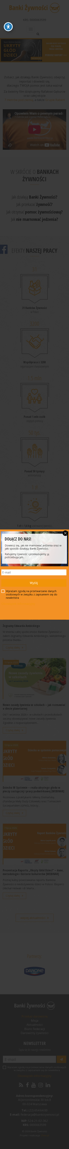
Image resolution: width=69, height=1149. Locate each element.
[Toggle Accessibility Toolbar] (8, 26)
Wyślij (34, 583)
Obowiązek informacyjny (18, 604)
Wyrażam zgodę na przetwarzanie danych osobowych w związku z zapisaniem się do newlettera (31, 594)
